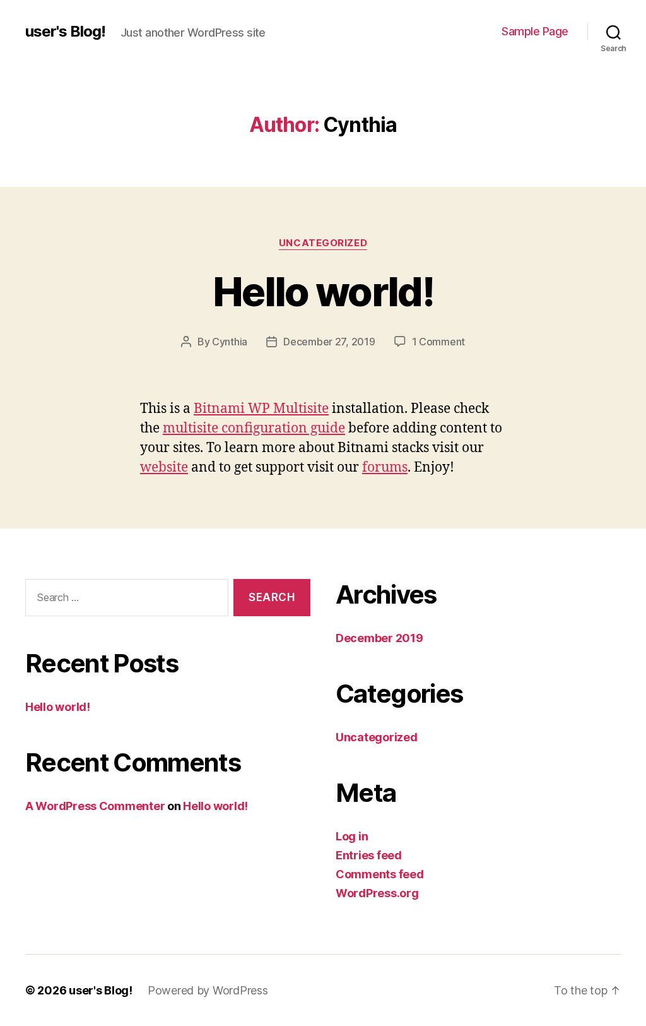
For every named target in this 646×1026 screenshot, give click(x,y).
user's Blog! (65, 31)
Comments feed (380, 874)
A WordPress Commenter (95, 806)
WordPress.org (377, 893)
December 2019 (379, 638)
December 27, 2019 (329, 341)
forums (385, 467)
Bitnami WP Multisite (261, 408)
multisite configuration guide (254, 428)
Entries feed (369, 855)
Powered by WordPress (208, 990)
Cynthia (229, 341)
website (164, 467)
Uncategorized (323, 243)
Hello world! (323, 291)
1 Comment (439, 341)
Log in (352, 836)
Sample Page (535, 31)
